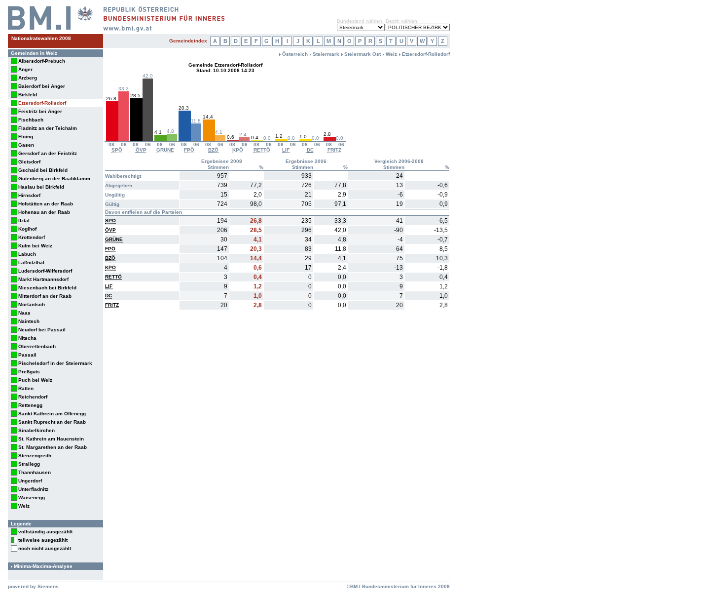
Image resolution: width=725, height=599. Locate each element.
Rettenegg (30, 405)
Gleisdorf (29, 161)
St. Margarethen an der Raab (52, 447)
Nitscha (27, 338)
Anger (25, 69)
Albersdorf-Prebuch (41, 61)
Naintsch (28, 321)
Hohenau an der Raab (44, 212)
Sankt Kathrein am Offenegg (52, 413)
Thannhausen (34, 472)
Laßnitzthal (31, 262)
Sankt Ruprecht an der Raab (52, 422)
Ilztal (24, 220)
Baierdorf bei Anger (41, 86)
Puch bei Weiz (35, 380)
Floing (25, 136)
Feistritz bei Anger (40, 111)
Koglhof (27, 229)
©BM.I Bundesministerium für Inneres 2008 (398, 586)
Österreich (295, 54)
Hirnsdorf (29, 195)
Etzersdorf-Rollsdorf (42, 103)
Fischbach (30, 119)
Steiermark (326, 54)
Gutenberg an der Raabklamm (54, 178)
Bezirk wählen (401, 21)
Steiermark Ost (362, 54)
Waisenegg (31, 497)
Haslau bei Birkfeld (41, 187)
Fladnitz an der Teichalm (47, 128)
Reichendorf (32, 396)
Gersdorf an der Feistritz (47, 153)
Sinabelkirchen (36, 430)
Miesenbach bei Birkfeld (47, 287)
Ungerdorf (30, 480)
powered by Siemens (33, 586)
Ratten (26, 388)
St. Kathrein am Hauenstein (51, 438)
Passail (27, 355)
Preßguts (29, 371)
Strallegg (29, 464)
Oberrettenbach (37, 346)
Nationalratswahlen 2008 (41, 38)
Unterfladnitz (33, 489)
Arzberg (27, 77)
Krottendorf (31, 237)
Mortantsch (31, 304)
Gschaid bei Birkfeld (43, 170)
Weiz (24, 506)
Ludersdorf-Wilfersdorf (45, 271)
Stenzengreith (34, 455)
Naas (24, 313)
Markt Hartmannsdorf (43, 279)
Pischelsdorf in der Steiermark (55, 363)
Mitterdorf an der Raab (45, 296)
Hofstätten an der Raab (45, 203)
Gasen (26, 145)
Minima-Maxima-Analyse (43, 566)
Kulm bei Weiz (35, 245)
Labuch (27, 254)
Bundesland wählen (359, 21)
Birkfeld (27, 94)
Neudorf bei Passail (42, 329)
